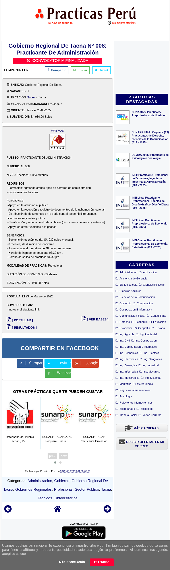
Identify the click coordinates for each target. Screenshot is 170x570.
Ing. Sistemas (153, 377)
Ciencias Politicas (153, 284)
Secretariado (127, 408)
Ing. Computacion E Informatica (138, 346)
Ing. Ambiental (148, 334)
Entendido (102, 562)
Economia (141, 322)
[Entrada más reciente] (8, 511)
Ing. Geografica (153, 359)
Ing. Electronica (129, 359)
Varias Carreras (152, 415)
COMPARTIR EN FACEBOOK (60, 348)
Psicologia (126, 396)
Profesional (63, 489)
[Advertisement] (142, 68)
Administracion (128, 272)
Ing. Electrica (151, 353)
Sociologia (147, 408)
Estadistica (126, 328)
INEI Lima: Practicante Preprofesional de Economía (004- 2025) (149, 223)
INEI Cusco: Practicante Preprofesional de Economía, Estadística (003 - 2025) (150, 243)
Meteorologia (145, 384)
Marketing (125, 384)
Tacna (31, 97)
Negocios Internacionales (135, 390)
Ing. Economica (129, 353)
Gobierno (61, 481)
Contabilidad (158, 315)
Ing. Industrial (151, 365)
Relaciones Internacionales (136, 402)
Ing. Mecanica (151, 371)
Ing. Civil (125, 340)
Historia (160, 328)
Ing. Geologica (128, 365)
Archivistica (150, 272)
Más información (72, 562)
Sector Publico (87, 489)
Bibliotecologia (128, 284)
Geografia (144, 328)
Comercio (125, 303)
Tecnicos (45, 498)
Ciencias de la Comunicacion (137, 297)
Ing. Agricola (127, 334)
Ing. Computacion (146, 340)
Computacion (145, 303)
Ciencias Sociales (130, 291)
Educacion (159, 322)
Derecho (125, 322)
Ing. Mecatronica (129, 377)
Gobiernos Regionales (33, 489)
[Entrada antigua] (107, 511)
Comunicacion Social (132, 315)
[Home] (58, 511)
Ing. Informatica (129, 371)
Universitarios (65, 498)
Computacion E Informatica (136, 309)
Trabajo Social (128, 415)
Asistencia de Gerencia (133, 278)
